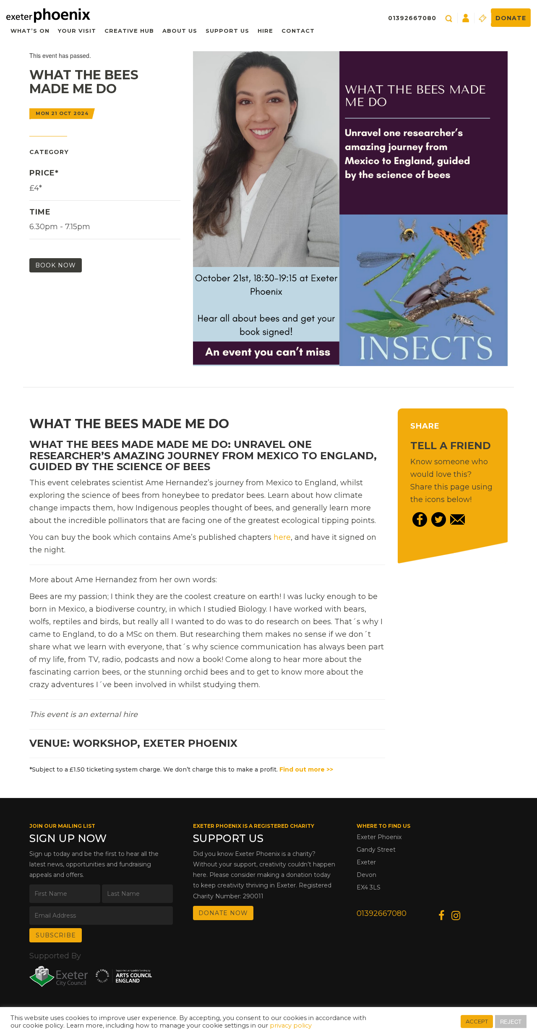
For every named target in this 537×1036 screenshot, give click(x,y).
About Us (179, 30)
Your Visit (77, 30)
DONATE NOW (223, 913)
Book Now (55, 265)
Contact (298, 30)
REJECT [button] (510, 1022)
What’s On (30, 30)
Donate (510, 18)
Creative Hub (129, 30)
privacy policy (291, 1025)
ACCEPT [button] (477, 1021)
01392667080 (412, 18)
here (282, 537)
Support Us (227, 30)
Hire (265, 30)
